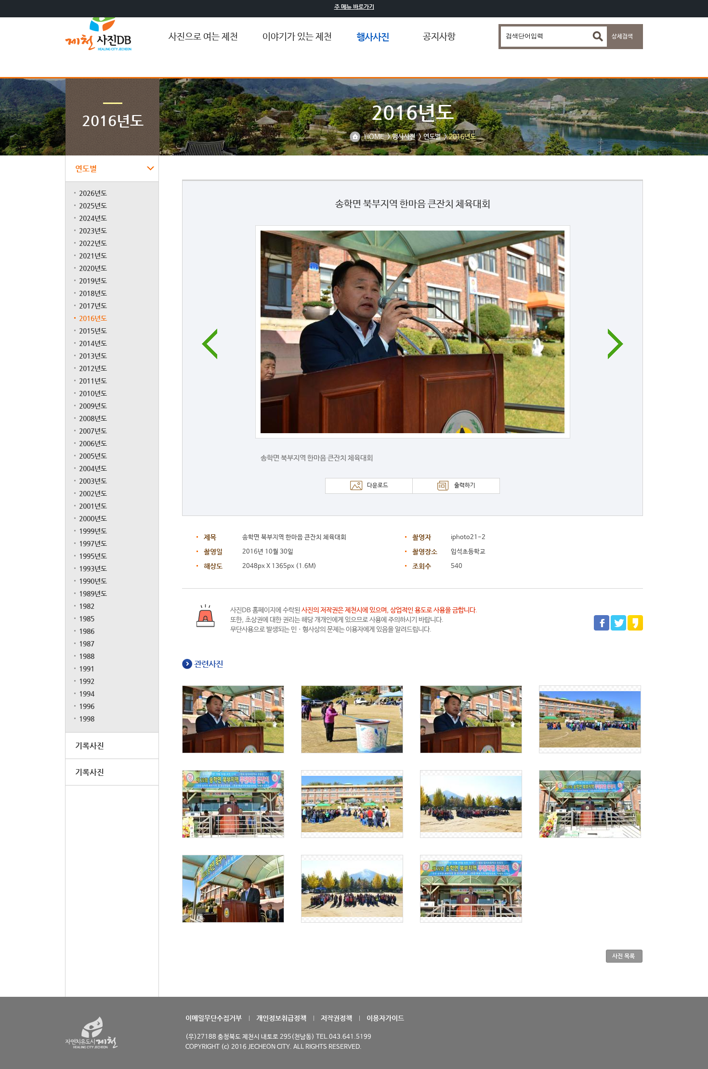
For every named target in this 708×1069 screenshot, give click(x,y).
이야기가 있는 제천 (297, 37)
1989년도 (93, 593)
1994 (86, 693)
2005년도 (93, 456)
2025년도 (93, 205)
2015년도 (93, 331)
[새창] (601, 629)
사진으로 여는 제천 (203, 37)
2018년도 (93, 293)
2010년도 (93, 393)
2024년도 (93, 218)
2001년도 (93, 506)
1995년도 (93, 556)
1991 (86, 668)
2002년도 (93, 493)
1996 (86, 706)
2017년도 (93, 305)
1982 (86, 606)
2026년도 (93, 193)
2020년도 (93, 268)
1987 (86, 643)
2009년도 (93, 406)
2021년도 (93, 255)
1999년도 (93, 531)
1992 (86, 681)
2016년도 (93, 318)
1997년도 (93, 543)
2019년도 (93, 280)
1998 (86, 718)
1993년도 (93, 568)
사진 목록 (623, 956)
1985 (86, 618)
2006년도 (93, 443)
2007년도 (93, 431)
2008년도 (93, 418)
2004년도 (93, 468)
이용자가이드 (385, 1018)
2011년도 (93, 381)
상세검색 (622, 36)
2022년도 (93, 243)
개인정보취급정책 (281, 1018)
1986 (86, 631)
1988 (86, 656)
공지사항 (439, 37)
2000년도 (93, 518)
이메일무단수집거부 (213, 1018)
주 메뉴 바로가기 (354, 6)
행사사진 (372, 37)
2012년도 (93, 368)
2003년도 (93, 481)
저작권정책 (336, 1018)
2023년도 (93, 230)
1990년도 (93, 581)
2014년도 (93, 343)
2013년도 (93, 356)
